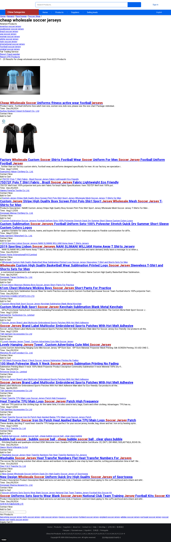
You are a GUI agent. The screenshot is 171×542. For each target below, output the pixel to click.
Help (94, 527)
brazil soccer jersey (9, 31)
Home (45, 12)
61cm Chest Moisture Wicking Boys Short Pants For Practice (55, 288)
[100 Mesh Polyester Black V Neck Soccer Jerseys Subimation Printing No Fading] (39, 360)
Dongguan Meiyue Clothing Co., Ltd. (16, 213)
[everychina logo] (13, 5)
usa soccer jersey (8, 34)
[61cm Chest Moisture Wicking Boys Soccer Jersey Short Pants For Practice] (37, 285)
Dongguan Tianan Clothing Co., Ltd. (16, 277)
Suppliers (75, 12)
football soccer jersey (10, 46)
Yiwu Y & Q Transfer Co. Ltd (13, 428)
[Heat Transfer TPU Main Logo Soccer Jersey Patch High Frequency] (33, 398)
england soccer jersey (110, 517)
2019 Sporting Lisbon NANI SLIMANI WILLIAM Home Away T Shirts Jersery (67, 246)
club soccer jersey (49, 517)
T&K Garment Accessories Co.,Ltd (16, 334)
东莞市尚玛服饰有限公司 (12, 504)
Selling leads (92, 12)
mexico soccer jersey (69, 517)
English (159, 12)
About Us (76, 527)
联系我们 (120, 527)
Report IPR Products (10, 56)
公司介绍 (111, 527)
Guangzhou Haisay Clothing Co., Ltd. (16, 171)
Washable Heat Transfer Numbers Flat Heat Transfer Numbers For (66, 458)
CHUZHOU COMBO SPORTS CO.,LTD (17, 296)
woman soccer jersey (10, 36)
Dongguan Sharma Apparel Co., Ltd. (16, 485)
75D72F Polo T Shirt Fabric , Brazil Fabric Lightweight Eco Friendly (59, 182)
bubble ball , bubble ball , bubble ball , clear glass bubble (61, 439)
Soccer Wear (34, 16)
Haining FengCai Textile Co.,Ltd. (15, 190)
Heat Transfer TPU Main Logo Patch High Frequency (49, 401)
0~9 (123, 534)
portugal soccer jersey (151, 517)
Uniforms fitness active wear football (51, 103)
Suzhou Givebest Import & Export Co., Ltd (19, 111)
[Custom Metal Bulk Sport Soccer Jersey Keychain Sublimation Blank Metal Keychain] (40, 303)
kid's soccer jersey (31, 517)
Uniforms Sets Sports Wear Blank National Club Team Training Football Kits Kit (85, 496)
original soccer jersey (10, 49)
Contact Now (6, 113)
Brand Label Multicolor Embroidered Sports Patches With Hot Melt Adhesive (66, 326)
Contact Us (86, 527)
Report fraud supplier (10, 54)
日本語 (95, 530)
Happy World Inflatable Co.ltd (14, 447)
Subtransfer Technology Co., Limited (17, 315)
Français (66, 530)
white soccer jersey (9, 39)
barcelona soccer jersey (11, 517)
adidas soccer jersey (130, 517)
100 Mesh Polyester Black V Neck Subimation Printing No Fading (59, 363)
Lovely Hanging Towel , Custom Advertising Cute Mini (55, 345)
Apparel (10, 16)
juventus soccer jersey (10, 26)
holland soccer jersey (89, 517)
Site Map (102, 527)
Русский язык (76, 530)
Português (104, 530)
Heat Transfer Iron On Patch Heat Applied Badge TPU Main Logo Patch (68, 420)
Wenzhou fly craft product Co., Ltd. (16, 353)
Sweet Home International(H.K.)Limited (18, 254)
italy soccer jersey (8, 41)
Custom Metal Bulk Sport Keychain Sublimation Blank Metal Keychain (61, 307)
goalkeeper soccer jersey (12, 29)
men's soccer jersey (19, 519)
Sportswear (21, 16)
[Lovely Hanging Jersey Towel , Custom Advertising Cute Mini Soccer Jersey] (36, 341)
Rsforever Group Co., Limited (13, 371)
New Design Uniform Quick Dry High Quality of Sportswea (66, 477)
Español (88, 530)
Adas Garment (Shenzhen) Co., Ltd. (16, 235)
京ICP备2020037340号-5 (111, 538)
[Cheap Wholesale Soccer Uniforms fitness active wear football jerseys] (20, 99)
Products (59, 12)
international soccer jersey (12, 44)
